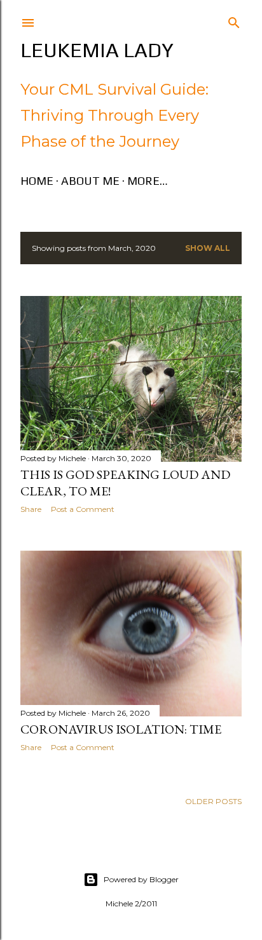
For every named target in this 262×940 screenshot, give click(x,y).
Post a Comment (82, 509)
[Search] (234, 20)
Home (36, 180)
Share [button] (30, 509)
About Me (90, 180)
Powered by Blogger (141, 879)
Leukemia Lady (97, 50)
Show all (207, 248)
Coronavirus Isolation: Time (120, 729)
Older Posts (213, 801)
